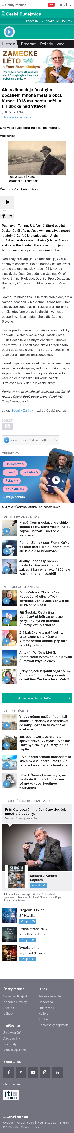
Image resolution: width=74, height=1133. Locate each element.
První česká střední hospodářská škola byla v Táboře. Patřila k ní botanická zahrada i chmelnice (45, 761)
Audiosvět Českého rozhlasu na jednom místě (31, 507)
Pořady (46, 44)
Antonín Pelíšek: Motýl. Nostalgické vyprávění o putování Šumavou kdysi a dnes (45, 657)
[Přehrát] (7, 202)
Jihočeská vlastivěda (16, 117)
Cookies (8, 1122)
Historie (8, 44)
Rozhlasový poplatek (53, 1025)
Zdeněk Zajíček (22, 410)
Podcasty (10, 1044)
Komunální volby (15, 1002)
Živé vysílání (14, 489)
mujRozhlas (10, 453)
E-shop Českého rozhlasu (26, 801)
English (64, 1122)
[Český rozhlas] (14, 4)
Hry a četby (13, 464)
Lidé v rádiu (47, 1008)
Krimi (9, 472)
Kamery (67, 21)
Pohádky (29, 472)
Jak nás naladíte (50, 996)
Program (32, 21)
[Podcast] (3, 216)
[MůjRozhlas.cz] (7, 136)
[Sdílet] (10, 216)
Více (62, 44)
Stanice (8, 1008)
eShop (8, 1013)
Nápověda (46, 1002)
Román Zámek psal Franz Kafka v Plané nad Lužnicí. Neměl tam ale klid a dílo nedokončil (44, 547)
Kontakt (44, 1019)
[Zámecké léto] (37, 65)
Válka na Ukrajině (15, 996)
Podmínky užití (47, 1122)
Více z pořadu (15, 711)
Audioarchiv (50, 21)
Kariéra (43, 1013)
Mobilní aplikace (14, 1050)
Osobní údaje (25, 1122)
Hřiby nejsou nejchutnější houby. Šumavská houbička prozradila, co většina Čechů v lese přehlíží (45, 675)
